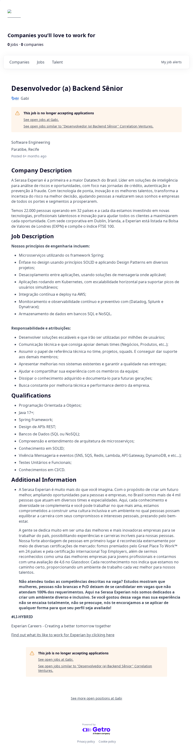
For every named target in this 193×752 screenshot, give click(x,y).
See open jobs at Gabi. (41, 119)
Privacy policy (86, 742)
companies (19, 62)
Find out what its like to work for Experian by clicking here (62, 634)
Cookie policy (107, 742)
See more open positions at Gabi (96, 698)
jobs (40, 62)
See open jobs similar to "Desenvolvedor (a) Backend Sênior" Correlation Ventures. (88, 126)
